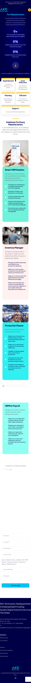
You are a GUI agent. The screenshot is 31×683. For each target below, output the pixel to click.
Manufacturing (4, 637)
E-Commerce (4, 640)
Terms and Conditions (6, 650)
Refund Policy (4, 656)
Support (2, 647)
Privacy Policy (4, 653)
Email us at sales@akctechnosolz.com (17, 2)
